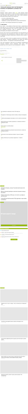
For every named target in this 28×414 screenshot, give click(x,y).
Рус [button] (25, 3)
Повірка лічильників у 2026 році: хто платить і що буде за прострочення (13, 195)
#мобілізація (7, 48)
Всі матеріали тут (14, 225)
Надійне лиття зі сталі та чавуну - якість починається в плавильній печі (13, 304)
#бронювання (1, 48)
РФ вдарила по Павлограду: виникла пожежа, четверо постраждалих (14, 114)
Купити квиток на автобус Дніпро (7, 125)
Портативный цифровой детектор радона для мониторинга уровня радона (13, 339)
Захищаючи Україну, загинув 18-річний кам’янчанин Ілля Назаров (13, 188)
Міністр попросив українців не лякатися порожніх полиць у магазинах (13, 192)
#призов (11, 48)
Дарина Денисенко (4, 50)
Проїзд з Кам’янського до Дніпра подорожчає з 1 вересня (11, 137)
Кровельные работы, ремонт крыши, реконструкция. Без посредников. (11, 375)
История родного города (8, 214)
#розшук (5, 48)
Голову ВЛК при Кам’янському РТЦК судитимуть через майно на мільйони (14, 199)
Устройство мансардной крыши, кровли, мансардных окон (12, 321)
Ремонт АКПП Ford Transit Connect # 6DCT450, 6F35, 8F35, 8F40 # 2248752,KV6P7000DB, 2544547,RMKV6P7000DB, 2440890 (13, 357)
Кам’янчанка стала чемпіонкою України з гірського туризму (12, 134)
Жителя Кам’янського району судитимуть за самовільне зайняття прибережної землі (13, 122)
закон (16, 12)
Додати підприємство (14, 239)
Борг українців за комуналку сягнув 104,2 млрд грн (10, 111)
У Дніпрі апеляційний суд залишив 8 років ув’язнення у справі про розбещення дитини (13, 130)
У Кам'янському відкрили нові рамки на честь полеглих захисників (13, 118)
